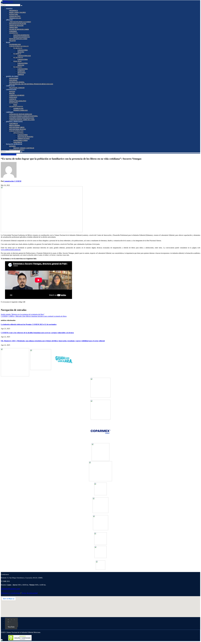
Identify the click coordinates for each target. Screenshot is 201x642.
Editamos (12, 146)
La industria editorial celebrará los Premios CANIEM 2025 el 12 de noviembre (29, 324)
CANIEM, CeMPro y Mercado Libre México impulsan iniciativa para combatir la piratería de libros (34, 316)
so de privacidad (31, 593)
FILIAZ (15, 104)
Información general (16, 82)
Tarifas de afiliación (16, 25)
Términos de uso (15, 18)
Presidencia (13, 10)
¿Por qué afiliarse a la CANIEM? (20, 22)
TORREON (21, 74)
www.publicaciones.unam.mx (11, 249)
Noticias (12, 91)
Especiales (13, 97)
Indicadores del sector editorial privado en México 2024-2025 (31, 84)
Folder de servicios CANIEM (19, 29)
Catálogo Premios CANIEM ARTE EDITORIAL (23, 116)
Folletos (12, 40)
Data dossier (13, 78)
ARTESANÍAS (22, 72)
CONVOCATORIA (23, 50)
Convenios (13, 31)
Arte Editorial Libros (16, 127)
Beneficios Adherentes (21, 37)
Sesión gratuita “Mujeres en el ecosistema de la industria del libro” (22, 314)
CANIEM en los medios (16, 95)
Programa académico (16, 150)
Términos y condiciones (10, 593)
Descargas (13, 80)
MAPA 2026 (21, 65)
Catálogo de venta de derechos (20, 114)
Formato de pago (24, 138)
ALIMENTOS (21, 71)
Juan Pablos (13, 123)
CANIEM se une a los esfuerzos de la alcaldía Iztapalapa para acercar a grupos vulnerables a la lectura (37, 333)
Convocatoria (23, 135)
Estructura (13, 14)
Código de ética (14, 16)
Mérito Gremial (14, 125)
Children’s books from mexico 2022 (21, 118)
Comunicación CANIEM (12, 181)
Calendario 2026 (15, 44)
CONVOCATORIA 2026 (24, 55)
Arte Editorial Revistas (17, 129)
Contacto (12, 99)
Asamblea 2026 (18, 108)
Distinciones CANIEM (20, 140)
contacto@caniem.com (10, 589)
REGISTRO (21, 52)
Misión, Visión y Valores (17, 12)
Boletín (12, 93)
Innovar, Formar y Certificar (23, 148)
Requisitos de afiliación (17, 23)
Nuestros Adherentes (21, 35)
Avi (23, 593)
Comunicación (6, 154)
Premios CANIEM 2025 (20, 110)
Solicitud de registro (25, 136)
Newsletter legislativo (17, 101)
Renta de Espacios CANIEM (18, 39)
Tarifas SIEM (13, 27)
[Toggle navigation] (2, 3)
